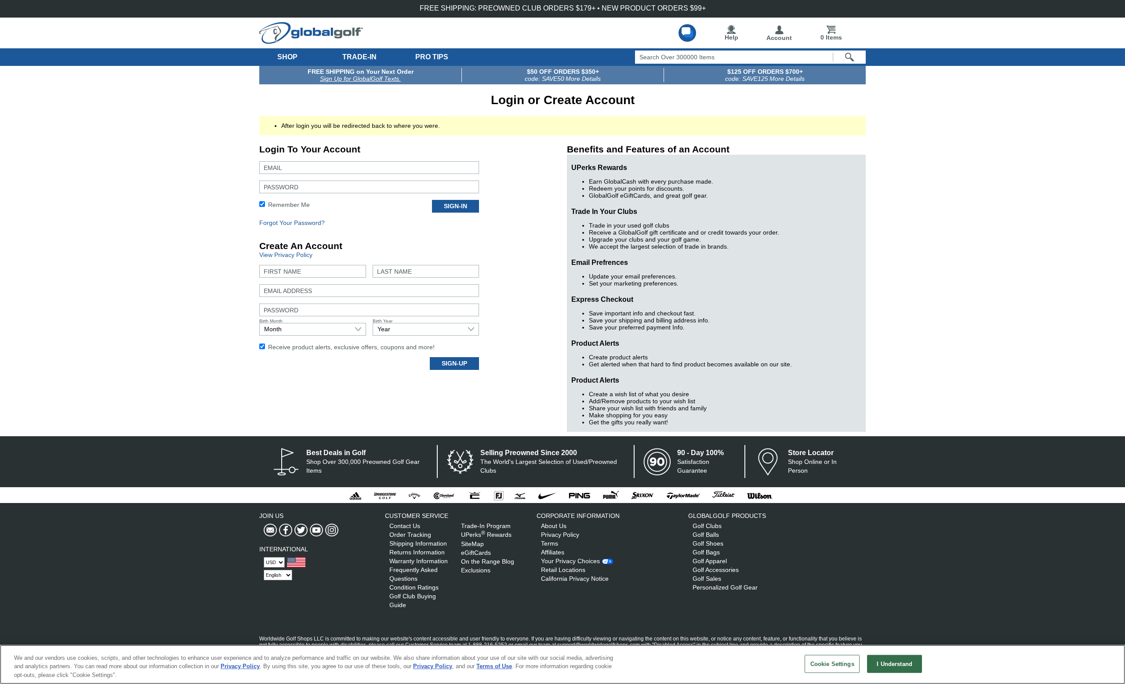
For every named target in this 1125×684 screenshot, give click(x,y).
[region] (562, 664)
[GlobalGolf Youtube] (315, 530)
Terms (549, 543)
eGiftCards (476, 552)
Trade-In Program (486, 525)
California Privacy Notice (575, 578)
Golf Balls (706, 534)
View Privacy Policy (285, 254)
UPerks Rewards (486, 534)
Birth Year (382, 320)
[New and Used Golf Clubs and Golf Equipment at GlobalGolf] (311, 40)
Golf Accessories (716, 569)
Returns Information (417, 552)
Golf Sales (707, 578)
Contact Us (404, 525)
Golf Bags (706, 552)
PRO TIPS (431, 57)
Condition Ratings (414, 587)
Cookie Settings (832, 663)
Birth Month (271, 320)
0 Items (831, 37)
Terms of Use (494, 666)
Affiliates (552, 552)
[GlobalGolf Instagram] (330, 530)
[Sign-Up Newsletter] (270, 530)
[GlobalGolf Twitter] (300, 530)
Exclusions (475, 570)
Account (779, 37)
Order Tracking (410, 534)
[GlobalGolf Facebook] (284, 530)
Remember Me (288, 204)
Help (731, 37)
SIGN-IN (455, 206)
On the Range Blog (487, 561)
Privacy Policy (560, 534)
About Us (553, 525)
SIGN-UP (454, 363)
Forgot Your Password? (292, 222)
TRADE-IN (359, 57)
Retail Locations (563, 569)
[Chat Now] (687, 33)
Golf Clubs (707, 525)
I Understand (894, 663)
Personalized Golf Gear (725, 587)
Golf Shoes (708, 543)
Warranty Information (418, 561)
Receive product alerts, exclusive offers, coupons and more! (350, 347)
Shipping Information (418, 543)
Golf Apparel (710, 561)
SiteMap (472, 543)
